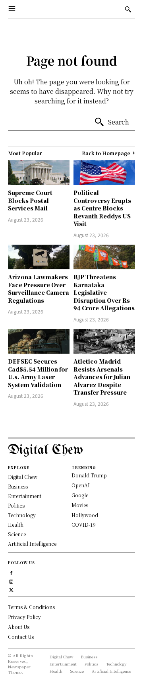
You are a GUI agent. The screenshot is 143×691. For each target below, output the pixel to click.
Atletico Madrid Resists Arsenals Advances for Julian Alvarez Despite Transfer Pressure (101, 376)
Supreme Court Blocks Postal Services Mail (30, 200)
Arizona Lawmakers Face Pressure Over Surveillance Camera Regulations (38, 288)
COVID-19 (84, 524)
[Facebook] (11, 572)
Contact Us (21, 636)
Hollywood (85, 515)
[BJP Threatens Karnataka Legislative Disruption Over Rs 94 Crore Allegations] (104, 257)
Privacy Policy (24, 616)
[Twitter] (11, 589)
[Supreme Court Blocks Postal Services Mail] (39, 172)
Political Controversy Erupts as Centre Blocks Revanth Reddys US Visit (102, 208)
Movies (80, 505)
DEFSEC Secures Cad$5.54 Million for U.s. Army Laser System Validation (38, 373)
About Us (18, 626)
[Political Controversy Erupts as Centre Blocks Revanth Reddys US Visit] (104, 172)
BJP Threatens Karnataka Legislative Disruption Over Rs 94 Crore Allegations (104, 292)
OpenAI (81, 485)
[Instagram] (11, 580)
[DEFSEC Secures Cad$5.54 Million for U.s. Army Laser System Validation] (39, 341)
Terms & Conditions (31, 606)
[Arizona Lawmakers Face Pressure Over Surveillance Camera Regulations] (39, 257)
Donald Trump (89, 475)
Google (80, 495)
